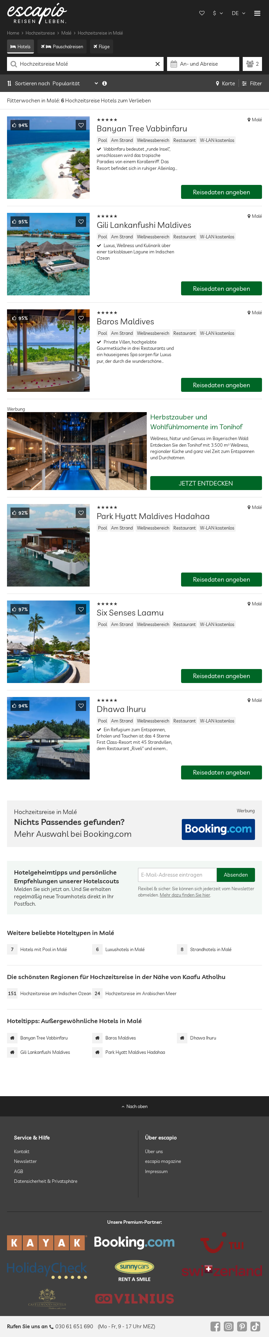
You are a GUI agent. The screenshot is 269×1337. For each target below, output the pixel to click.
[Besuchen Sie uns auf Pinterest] (242, 1326)
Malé (66, 33)
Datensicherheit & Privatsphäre (45, 1181)
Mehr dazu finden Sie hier (185, 895)
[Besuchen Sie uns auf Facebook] (215, 1326)
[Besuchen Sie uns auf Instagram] (229, 1326)
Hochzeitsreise (40, 33)
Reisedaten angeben (221, 192)
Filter (256, 83)
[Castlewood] (47, 1298)
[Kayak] (47, 1242)
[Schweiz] (222, 1270)
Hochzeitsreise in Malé (100, 33)
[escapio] (37, 13)
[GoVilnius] (134, 1298)
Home (13, 33)
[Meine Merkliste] (202, 13)
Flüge (104, 46)
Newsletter (25, 1161)
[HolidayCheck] (47, 1270)
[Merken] (81, 125)
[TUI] (222, 1242)
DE (235, 13)
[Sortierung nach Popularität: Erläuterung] (104, 83)
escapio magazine (163, 1161)
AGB (18, 1171)
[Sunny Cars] (134, 1270)
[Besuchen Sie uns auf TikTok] (255, 1326)
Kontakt (21, 1151)
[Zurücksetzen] (157, 64)
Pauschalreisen (68, 46)
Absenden (236, 874)
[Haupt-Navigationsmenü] (257, 13)
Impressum (156, 1171)
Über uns (154, 1151)
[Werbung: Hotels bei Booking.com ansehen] (218, 829)
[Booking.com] (134, 1242)
